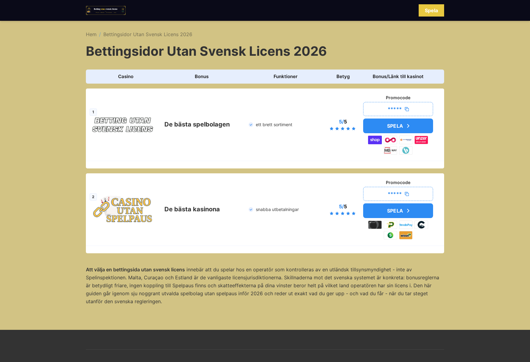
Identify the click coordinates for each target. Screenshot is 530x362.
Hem (91, 34)
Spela (431, 10)
